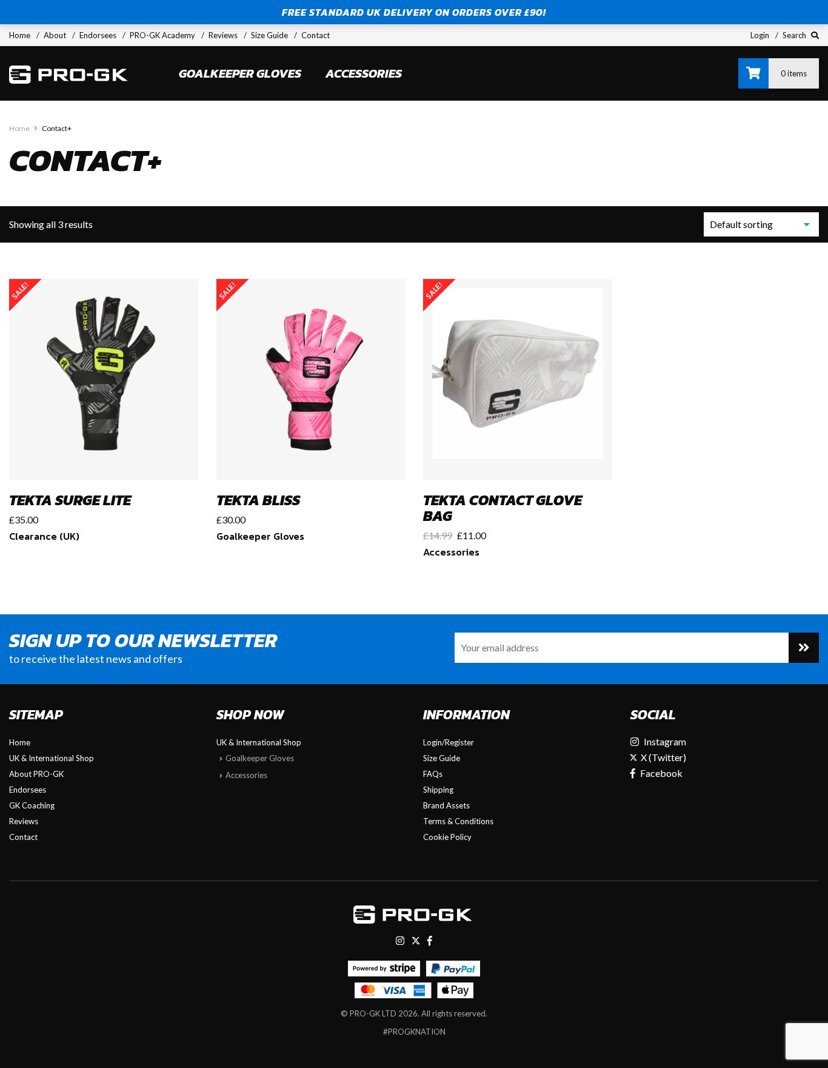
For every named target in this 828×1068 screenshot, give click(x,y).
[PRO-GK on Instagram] (400, 940)
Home (19, 35)
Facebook (661, 773)
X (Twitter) (662, 757)
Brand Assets (446, 805)
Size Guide (269, 35)
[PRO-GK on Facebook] (429, 940)
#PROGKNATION (414, 1031)
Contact (315, 35)
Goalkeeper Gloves (240, 73)
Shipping (438, 789)
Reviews (223, 35)
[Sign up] (804, 648)
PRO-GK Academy (162, 35)
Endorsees (97, 35)
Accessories (364, 73)
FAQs (432, 774)
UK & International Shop (51, 758)
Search (795, 35)
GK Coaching (32, 805)
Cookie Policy (447, 837)
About (55, 35)
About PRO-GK (36, 774)
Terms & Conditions (458, 821)
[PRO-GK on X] (416, 940)
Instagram (665, 741)
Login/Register (448, 742)
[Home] (69, 73)
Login (759, 35)
